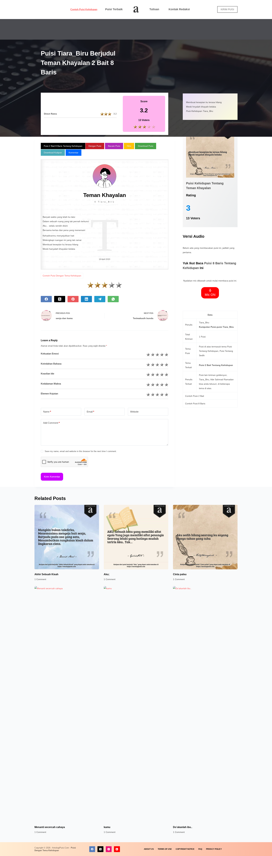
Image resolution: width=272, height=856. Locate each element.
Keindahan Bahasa (51, 363)
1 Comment (40, 579)
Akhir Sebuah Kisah (46, 574)
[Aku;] (136, 537)
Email (90, 411)
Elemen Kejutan (49, 393)
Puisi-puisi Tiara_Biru (222, 327)
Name (47, 411)
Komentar (73, 152)
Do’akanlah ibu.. (182, 827)
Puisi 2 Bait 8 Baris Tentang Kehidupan (63, 146)
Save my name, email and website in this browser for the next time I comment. (81, 451)
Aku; (106, 574)
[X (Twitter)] (59, 299)
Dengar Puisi (94, 146)
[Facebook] (46, 299)
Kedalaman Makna (51, 383)
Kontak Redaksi (179, 9)
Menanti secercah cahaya (49, 827)
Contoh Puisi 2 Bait (194, 396)
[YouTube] (117, 849)
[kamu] (136, 704)
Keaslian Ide (47, 373)
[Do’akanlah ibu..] (205, 704)
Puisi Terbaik (114, 9)
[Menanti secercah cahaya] (66, 704)
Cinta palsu (180, 574)
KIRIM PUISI (227, 9)
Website (134, 411)
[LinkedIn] (86, 299)
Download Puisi (145, 146)
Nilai (129, 146)
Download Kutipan (53, 152)
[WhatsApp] (113, 299)
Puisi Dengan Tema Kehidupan (55, 849)
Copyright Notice (185, 849)
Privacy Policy (214, 849)
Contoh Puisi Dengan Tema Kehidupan (62, 275)
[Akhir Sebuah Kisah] (66, 537)
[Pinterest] (73, 299)
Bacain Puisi (114, 146)
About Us (149, 849)
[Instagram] (109, 849)
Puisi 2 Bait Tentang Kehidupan (216, 365)
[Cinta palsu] (205, 537)
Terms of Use (165, 849)
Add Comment (51, 422)
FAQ (200, 849)
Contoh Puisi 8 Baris (195, 403)
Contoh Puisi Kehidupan (83, 9)
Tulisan (154, 9)
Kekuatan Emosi (50, 353)
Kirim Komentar (52, 476)
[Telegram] (99, 299)
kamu (107, 827)
